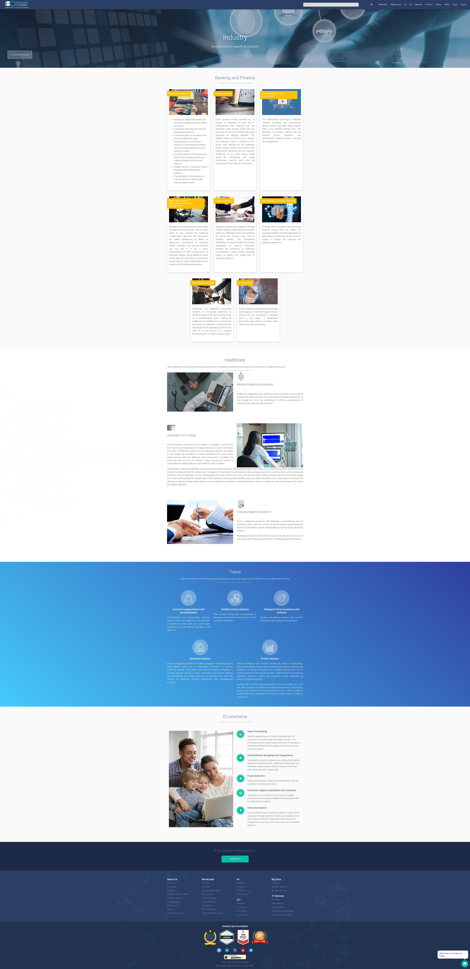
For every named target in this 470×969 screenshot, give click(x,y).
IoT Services (242, 907)
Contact (463, 4)
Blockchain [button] (383, 4)
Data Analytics (277, 903)
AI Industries (242, 894)
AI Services (242, 887)
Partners (170, 909)
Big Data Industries (279, 887)
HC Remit (206, 887)
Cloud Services (278, 907)
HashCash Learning (175, 913)
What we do (172, 890)
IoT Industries (242, 915)
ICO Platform (207, 906)
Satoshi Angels (173, 902)
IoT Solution (242, 911)
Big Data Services (279, 890)
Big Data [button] (418, 4)
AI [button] (405, 4)
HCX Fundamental (209, 909)
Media (447, 4)
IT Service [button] (429, 4)
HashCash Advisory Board (177, 894)
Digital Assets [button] (396, 4)
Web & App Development (282, 915)
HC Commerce (208, 894)
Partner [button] (438, 4)
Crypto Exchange (209, 898)
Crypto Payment (208, 902)
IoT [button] (410, 4)
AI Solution (241, 890)
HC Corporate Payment (211, 890)
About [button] (455, 4)
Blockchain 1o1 (173, 906)
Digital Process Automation (283, 911)
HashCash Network (175, 898)
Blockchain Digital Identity (212, 913)
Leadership (171, 887)
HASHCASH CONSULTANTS (242, 966)
